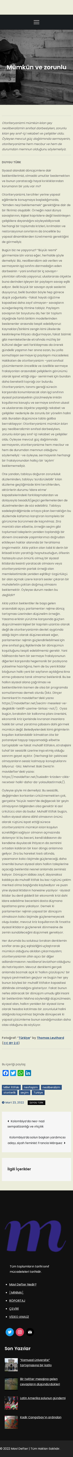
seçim (25, 1092)
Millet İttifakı (11, 1087)
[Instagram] (20, 1332)
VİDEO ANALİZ (19, 1317)
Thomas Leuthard (50, 1038)
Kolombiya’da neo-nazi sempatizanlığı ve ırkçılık (26, 1124)
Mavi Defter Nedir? (22, 1284)
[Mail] (30, 1332)
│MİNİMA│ (16, 1292)
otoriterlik (10, 1092)
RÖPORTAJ (17, 1300)
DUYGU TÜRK (36, 1102)
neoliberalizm (51, 1087)
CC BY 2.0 (11, 1043)
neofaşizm (31, 1087)
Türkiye (24, 1038)
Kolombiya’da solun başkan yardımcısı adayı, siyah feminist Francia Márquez (37, 1140)
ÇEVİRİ (14, 1309)
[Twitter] (10, 1332)
